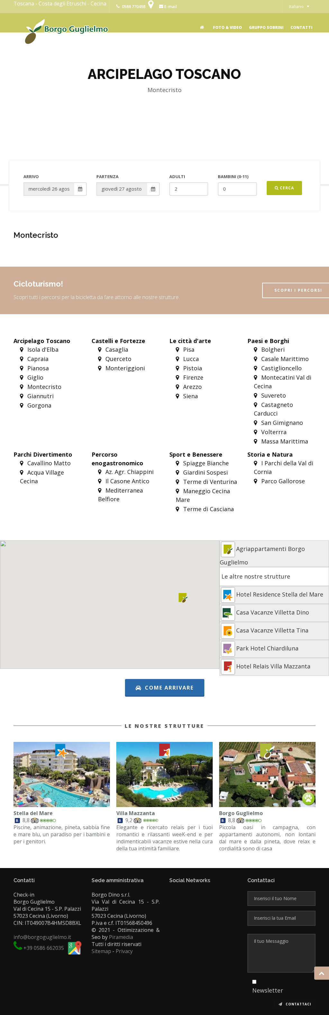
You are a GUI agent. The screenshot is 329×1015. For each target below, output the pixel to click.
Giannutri (40, 396)
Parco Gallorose (282, 481)
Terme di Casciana (208, 509)
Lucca (190, 359)
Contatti (301, 27)
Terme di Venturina (209, 482)
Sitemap (101, 951)
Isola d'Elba (42, 349)
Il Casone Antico (126, 481)
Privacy (124, 951)
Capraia (37, 359)
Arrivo (31, 176)
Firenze (192, 377)
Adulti (177, 176)
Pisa (188, 349)
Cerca (286, 188)
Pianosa (37, 368)
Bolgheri (272, 349)
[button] (183, 598)
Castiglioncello (281, 368)
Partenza (107, 176)
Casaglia (116, 349)
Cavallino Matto (48, 463)
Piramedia (121, 937)
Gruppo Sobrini (266, 27)
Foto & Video (227, 27)
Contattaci (297, 1004)
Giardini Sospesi (205, 472)
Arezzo (192, 387)
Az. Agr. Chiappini (129, 472)
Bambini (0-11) (233, 176)
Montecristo (43, 387)
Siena (190, 396)
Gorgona (38, 405)
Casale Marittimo (284, 359)
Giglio (34, 377)
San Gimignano (281, 422)
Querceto (117, 359)
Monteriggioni (124, 368)
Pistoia (192, 368)
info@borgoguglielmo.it (42, 937)
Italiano (296, 6)
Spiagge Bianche (205, 463)
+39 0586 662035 (43, 947)
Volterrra (273, 432)
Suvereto (273, 395)
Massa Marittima (284, 441)
